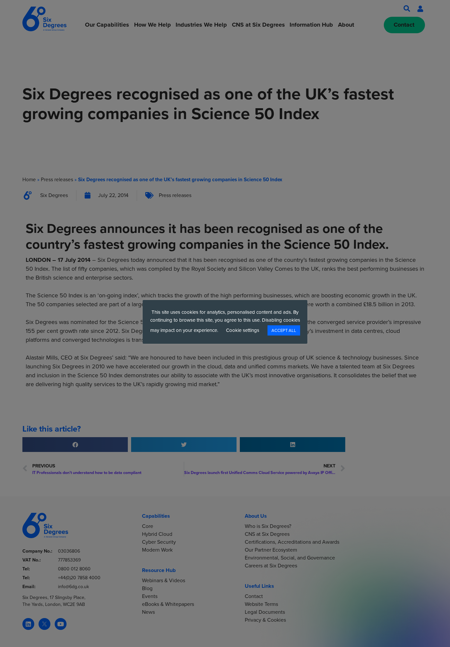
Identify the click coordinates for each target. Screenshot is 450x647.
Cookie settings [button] (242, 330)
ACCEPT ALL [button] (283, 330)
